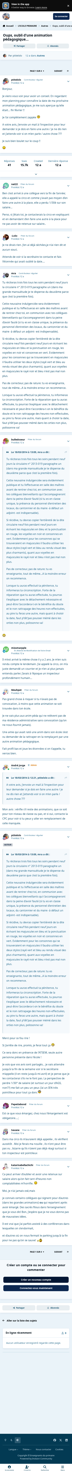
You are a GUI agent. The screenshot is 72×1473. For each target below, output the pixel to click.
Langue (13, 1449)
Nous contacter (43, 1449)
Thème (26, 1449)
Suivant (58, 71)
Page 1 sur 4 (36, 71)
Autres (41, 55)
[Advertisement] (36, 1395)
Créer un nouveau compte (36, 1279)
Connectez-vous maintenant (36, 1288)
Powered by (36, 1458)
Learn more (6, 5)
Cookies (59, 1449)
